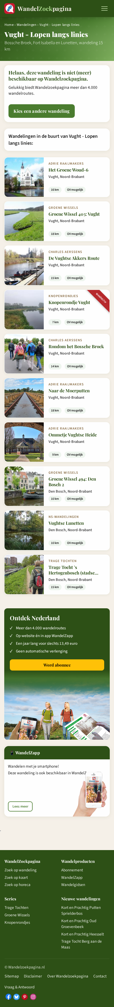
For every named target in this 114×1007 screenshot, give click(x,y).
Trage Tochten (16, 907)
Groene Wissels (17, 915)
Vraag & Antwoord (19, 987)
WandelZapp (71, 877)
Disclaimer (33, 976)
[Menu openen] (104, 8)
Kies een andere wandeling (41, 111)
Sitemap (12, 976)
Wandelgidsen (73, 885)
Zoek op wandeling (21, 870)
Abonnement (72, 870)
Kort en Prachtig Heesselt (82, 934)
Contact (100, 976)
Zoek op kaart (16, 877)
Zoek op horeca (17, 885)
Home (9, 24)
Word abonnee (57, 665)
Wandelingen (27, 24)
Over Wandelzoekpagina (67, 976)
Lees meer (20, 806)
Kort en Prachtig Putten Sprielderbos (81, 910)
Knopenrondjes (17, 922)
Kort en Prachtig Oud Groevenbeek (78, 924)
